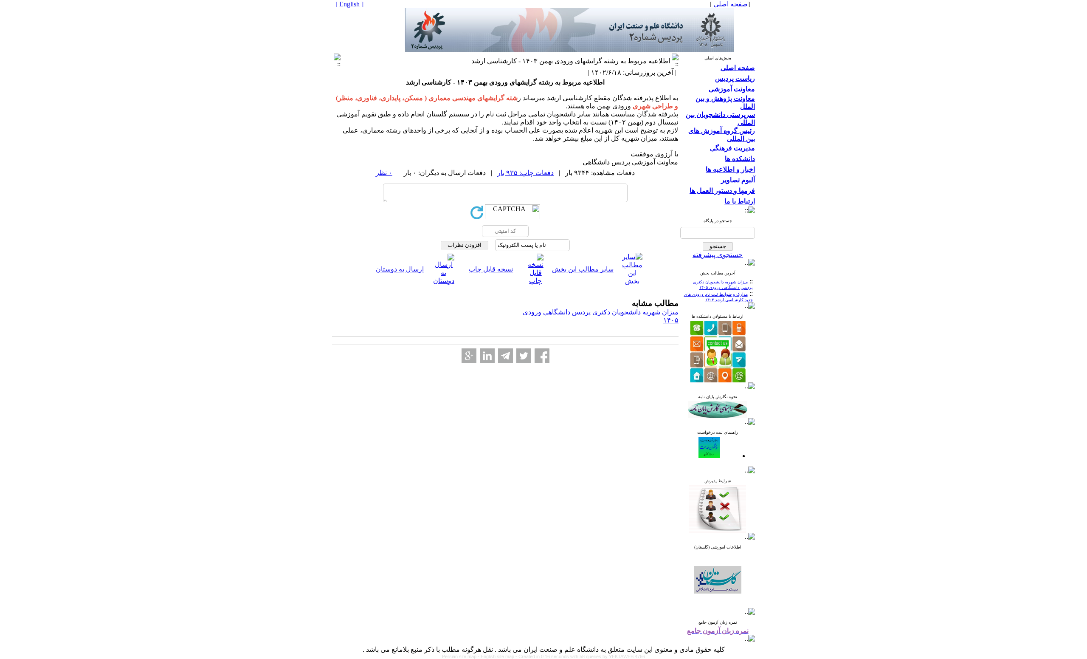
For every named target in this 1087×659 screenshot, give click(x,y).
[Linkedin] (487, 355)
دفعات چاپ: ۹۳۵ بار (525, 172)
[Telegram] (505, 355)
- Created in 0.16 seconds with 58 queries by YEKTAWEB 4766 (580, 656)
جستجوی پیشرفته (718, 254)
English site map (498, 656)
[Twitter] (523, 355)
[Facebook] (542, 355)
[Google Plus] (469, 355)
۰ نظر (384, 172)
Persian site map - (461, 656)
